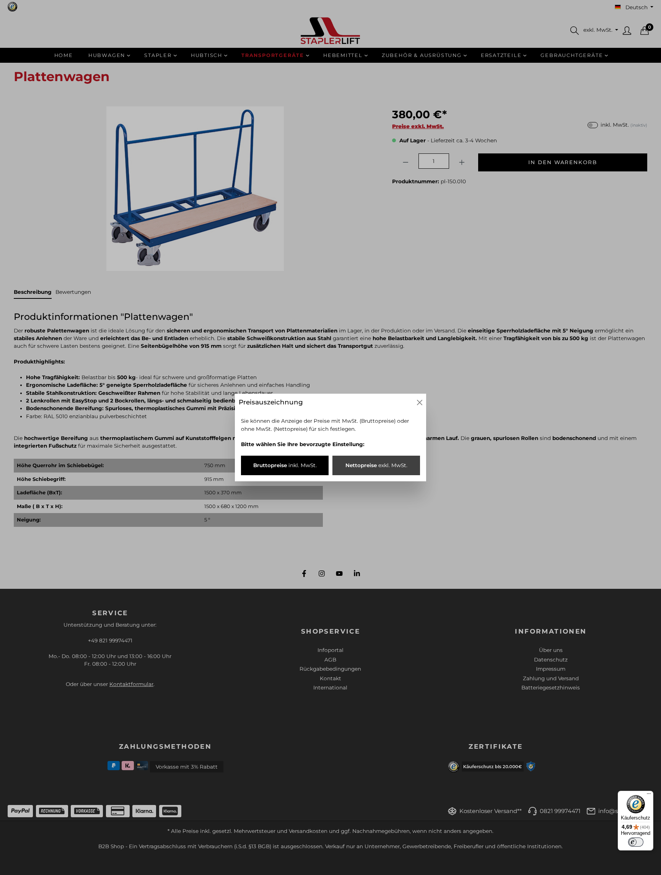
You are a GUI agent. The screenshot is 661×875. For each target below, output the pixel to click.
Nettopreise (376, 465)
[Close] (419, 402)
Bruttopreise (285, 465)
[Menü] (648, 795)
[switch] (635, 842)
